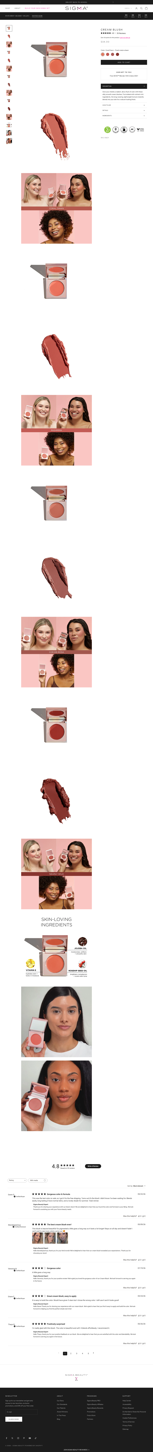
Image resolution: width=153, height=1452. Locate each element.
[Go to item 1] (9, 28)
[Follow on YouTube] (30, 1438)
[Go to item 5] (9, 60)
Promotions (91, 1412)
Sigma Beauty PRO (93, 1401)
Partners (90, 1419)
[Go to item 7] (9, 77)
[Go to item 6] (9, 68)
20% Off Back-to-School (76, 2)
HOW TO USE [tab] (106, 105)
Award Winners (62, 1412)
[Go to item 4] (9, 52)
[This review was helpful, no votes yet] (139, 1216)
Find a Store (91, 1415)
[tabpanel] (124, 95)
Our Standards (62, 1404)
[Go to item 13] (9, 125)
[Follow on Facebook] (6, 1438)
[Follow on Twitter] (12, 1438)
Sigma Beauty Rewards (95, 1408)
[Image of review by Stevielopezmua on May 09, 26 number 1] (37, 1238)
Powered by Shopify (34, 1445)
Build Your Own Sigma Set (37, 8)
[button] (76, 1450)
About (18, 8)
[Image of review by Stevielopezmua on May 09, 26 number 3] (62, 1238)
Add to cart (124, 62)
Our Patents (61, 1408)
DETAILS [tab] (105, 110)
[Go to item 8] (9, 85)
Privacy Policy (127, 1425)
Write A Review (93, 1166)
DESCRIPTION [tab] (106, 86)
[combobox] (17, 1180)
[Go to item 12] (9, 117)
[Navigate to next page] (94, 1353)
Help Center (127, 1401)
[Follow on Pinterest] (24, 1438)
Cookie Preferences (130, 1418)
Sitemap (125, 1429)
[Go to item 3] (9, 44)
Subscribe (14, 1419)
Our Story (60, 1401)
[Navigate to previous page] (59, 1353)
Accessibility (127, 1404)
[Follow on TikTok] (35, 1438)
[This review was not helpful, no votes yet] (143, 1216)
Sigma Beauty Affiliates (95, 1404)
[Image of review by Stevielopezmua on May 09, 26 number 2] (50, 1238)
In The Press (61, 1415)
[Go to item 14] (9, 133)
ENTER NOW (37, 16)
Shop (7, 8)
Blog (58, 1419)
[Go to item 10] (9, 101)
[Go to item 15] (9, 141)
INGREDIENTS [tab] (107, 115)
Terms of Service (129, 1422)
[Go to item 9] (9, 93)
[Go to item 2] (9, 36)
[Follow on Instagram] (18, 1438)
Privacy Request (128, 1408)
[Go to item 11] (9, 109)
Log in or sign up (125, 37)
